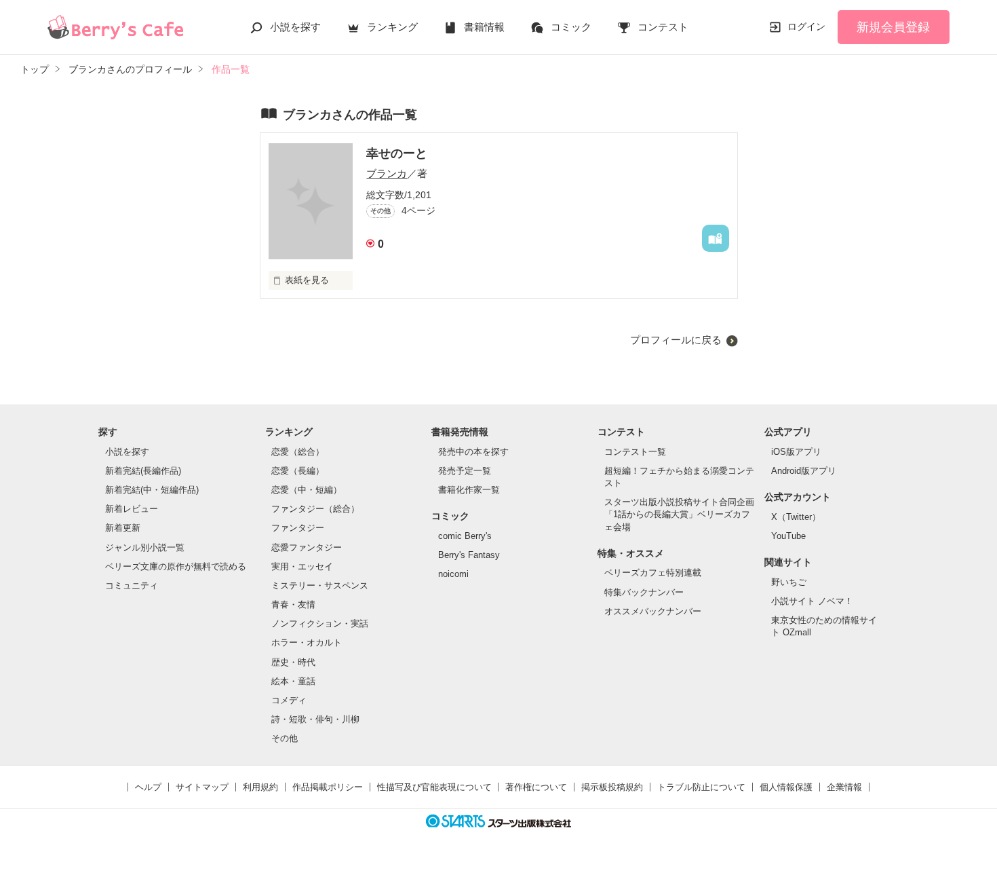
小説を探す (295, 27)
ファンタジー (297, 528)
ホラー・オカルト (306, 642)
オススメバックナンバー (652, 611)
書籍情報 (484, 27)
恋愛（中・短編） (306, 490)
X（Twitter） (796, 517)
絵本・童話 (293, 681)
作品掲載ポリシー (327, 787)
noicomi (453, 574)
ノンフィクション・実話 (319, 623)
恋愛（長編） (297, 471)
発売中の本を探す (473, 452)
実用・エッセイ (302, 566)
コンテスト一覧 (635, 452)
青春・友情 (293, 604)
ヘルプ (148, 787)
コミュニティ (131, 585)
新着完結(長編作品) (143, 471)
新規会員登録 (893, 27)
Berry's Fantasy (469, 555)
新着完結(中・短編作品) (152, 490)
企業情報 (844, 787)
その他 (284, 738)
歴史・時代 (293, 662)
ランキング (392, 27)
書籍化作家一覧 (469, 490)
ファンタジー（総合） (315, 509)
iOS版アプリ (796, 452)
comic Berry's (465, 536)
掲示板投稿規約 (612, 787)
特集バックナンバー (644, 592)
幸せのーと (396, 153)
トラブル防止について (701, 787)
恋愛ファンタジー (306, 547)
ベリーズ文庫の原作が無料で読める (175, 566)
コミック (571, 27)
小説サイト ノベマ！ (812, 601)
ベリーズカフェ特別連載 (652, 572)
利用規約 (260, 787)
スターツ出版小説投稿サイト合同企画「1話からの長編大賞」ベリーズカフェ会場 (679, 514)
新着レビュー (131, 509)
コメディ (289, 700)
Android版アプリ (803, 471)
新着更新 (122, 528)
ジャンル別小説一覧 (144, 547)
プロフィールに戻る (676, 340)
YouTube (788, 536)
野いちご (788, 582)
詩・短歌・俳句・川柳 (315, 719)
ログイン (806, 26)
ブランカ (386, 173)
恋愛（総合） (297, 452)
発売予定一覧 (464, 471)
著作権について (536, 787)
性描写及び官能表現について (434, 787)
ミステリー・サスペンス (319, 585)
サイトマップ (202, 787)
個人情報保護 (786, 787)
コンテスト (663, 27)
